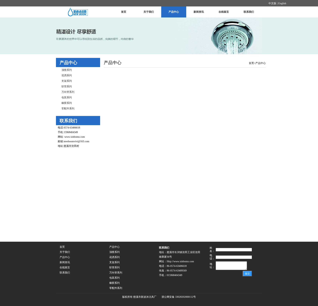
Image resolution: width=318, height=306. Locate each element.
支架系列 (66, 81)
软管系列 (66, 86)
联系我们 (249, 11)
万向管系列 (67, 92)
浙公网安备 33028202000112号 (177, 297)
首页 (123, 11)
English (282, 3)
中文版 (272, 3)
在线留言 (224, 11)
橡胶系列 (66, 103)
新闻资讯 (199, 11)
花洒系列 (66, 75)
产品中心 (174, 11)
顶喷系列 (66, 70)
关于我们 (149, 11)
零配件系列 (67, 108)
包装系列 (66, 97)
